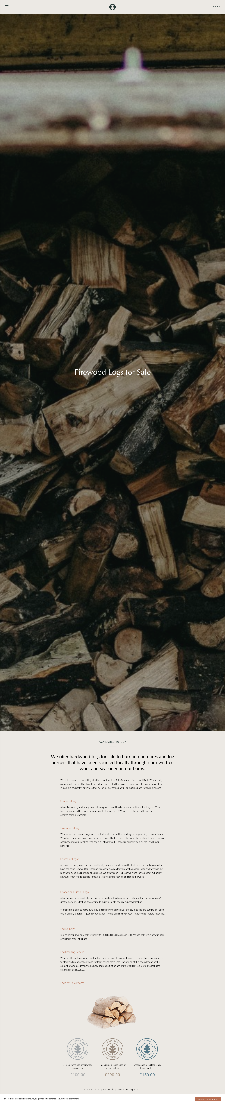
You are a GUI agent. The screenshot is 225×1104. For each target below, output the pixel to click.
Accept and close (208, 1099)
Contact (216, 6)
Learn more (74, 1099)
